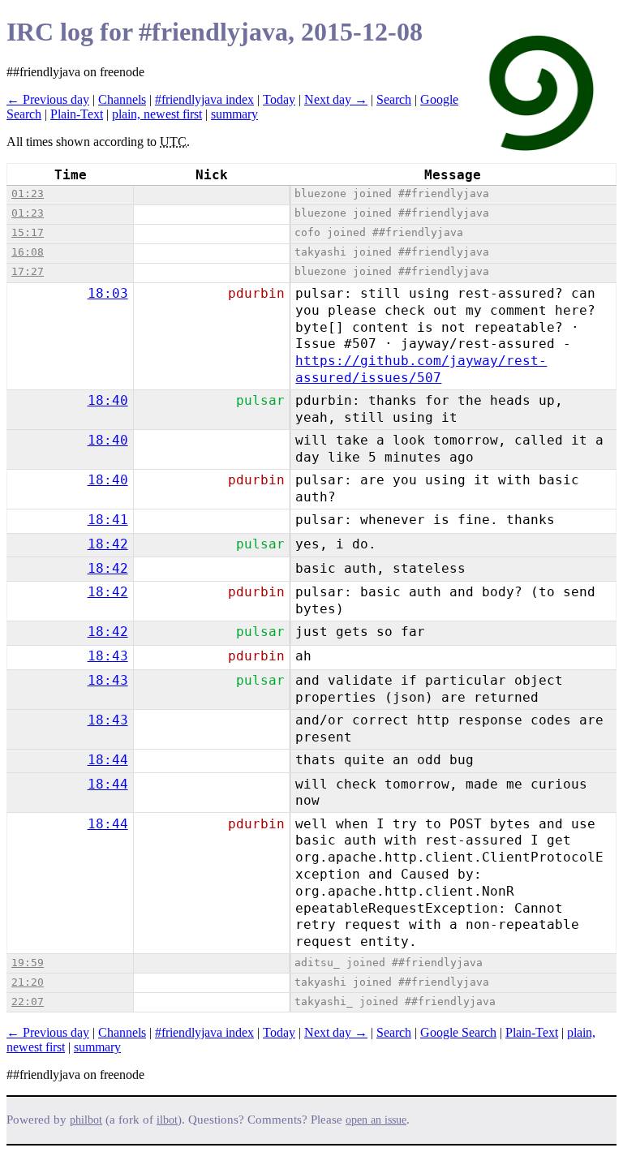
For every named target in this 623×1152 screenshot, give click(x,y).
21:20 (27, 982)
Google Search (458, 1032)
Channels (122, 99)
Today (279, 99)
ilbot (167, 1120)
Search (393, 99)
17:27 (27, 271)
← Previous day (47, 99)
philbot (86, 1120)
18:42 (108, 544)
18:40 (108, 400)
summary (234, 114)
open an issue (376, 1120)
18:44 (108, 759)
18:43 (108, 656)
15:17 (27, 232)
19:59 (27, 962)
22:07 (27, 1001)
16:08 (27, 252)
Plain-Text (76, 114)
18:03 (108, 293)
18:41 (108, 519)
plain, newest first (157, 114)
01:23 (27, 193)
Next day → (335, 99)
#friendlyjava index (204, 99)
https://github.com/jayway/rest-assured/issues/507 (421, 369)
